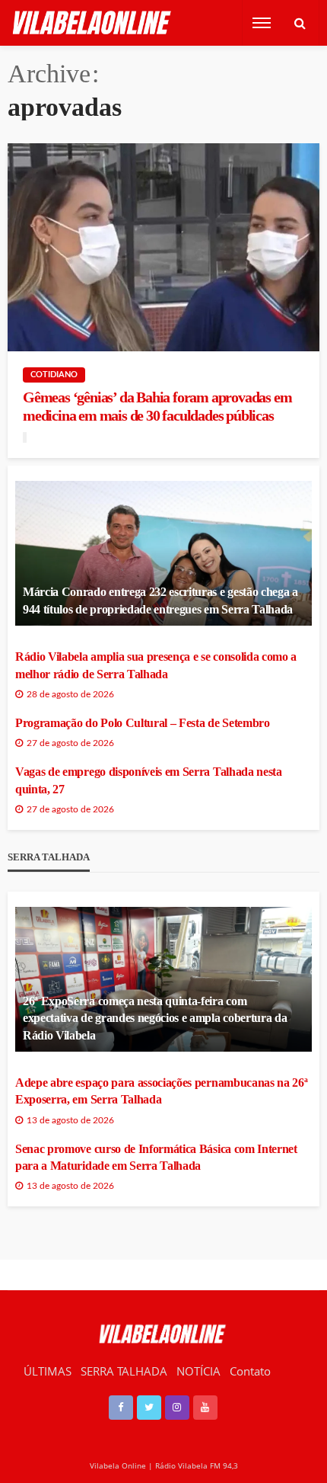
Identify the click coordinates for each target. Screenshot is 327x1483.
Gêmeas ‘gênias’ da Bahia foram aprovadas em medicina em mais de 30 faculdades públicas (157, 406)
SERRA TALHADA (124, 1371)
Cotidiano (54, 374)
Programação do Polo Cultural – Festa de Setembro (142, 722)
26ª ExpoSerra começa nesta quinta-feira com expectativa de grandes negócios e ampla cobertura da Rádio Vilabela (155, 1018)
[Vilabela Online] (93, 23)
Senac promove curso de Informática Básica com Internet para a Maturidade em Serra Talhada (156, 1157)
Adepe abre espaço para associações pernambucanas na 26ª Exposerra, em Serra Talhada (161, 1091)
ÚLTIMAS (47, 1371)
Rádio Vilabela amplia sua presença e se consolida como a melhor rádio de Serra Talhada (156, 665)
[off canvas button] (261, 23)
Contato (250, 1371)
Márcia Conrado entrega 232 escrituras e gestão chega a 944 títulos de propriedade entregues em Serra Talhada (160, 600)
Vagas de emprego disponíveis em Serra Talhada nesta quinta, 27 (148, 780)
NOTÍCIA (198, 1371)
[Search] (300, 23)
